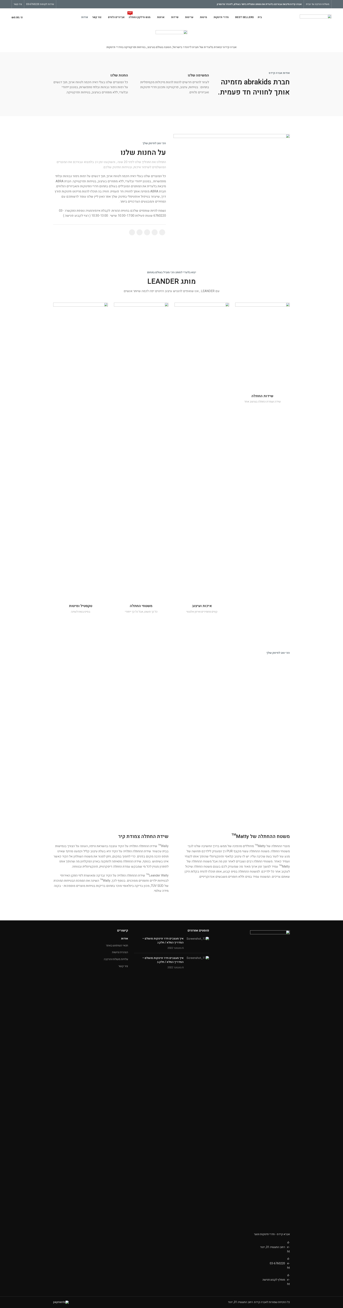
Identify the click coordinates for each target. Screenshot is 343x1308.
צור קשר (123, 966)
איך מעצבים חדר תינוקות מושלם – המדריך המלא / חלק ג (163, 940)
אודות (124, 939)
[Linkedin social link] (147, 232)
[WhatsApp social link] (140, 232)
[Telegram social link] (132, 232)
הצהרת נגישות (120, 952)
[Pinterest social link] (60, 4)
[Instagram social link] (65, 4)
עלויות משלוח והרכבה (116, 959)
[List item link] (252, 1263)
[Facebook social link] (69, 4)
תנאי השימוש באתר (117, 946)
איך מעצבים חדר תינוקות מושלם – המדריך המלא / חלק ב (163, 960)
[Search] (32, 17)
